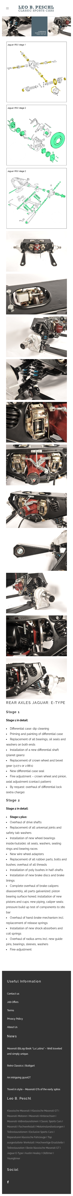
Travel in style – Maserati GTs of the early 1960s (33, 1089)
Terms (10, 1010)
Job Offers (12, 1002)
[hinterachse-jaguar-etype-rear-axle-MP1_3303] (36, 550)
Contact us (13, 993)
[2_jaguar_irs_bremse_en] (36, 135)
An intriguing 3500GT (19, 1077)
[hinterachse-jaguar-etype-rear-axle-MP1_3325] (36, 678)
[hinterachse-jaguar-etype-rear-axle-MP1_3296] (36, 336)
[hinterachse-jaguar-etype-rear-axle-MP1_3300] (36, 422)
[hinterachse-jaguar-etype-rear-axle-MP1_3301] (36, 465)
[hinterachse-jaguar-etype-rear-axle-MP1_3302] (36, 507)
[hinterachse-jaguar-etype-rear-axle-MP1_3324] (36, 635)
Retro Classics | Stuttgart (21, 1065)
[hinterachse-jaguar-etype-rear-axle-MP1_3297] (36, 379)
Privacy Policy (15, 1018)
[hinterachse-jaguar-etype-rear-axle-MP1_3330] (36, 294)
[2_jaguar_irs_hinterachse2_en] (36, 198)
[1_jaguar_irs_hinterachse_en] (36, 72)
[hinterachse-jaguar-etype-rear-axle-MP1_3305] (36, 593)
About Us (12, 1027)
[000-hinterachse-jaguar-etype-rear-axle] (36, 251)
